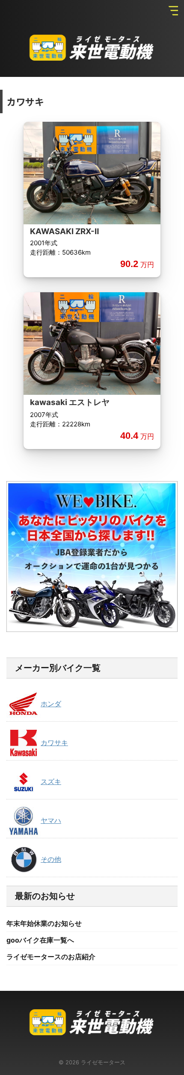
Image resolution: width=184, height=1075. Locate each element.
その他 (51, 859)
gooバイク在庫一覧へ (40, 940)
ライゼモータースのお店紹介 (50, 956)
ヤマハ (51, 820)
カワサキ (54, 742)
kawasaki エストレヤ (70, 402)
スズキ (51, 781)
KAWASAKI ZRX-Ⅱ (64, 231)
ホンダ (51, 703)
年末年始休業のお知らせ (44, 923)
